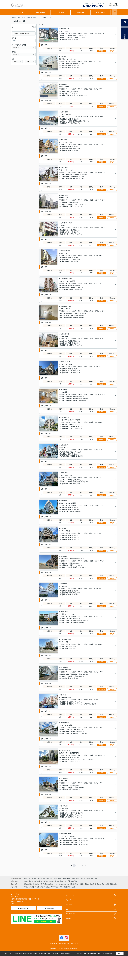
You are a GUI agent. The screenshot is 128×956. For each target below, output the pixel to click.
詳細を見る (102, 51)
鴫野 (72, 842)
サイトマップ (76, 943)
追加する (112, 51)
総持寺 (71, 702)
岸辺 (69, 343)
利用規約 (52, 943)
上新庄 (71, 428)
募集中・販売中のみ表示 (22, 33)
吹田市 (62, 28)
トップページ (70, 895)
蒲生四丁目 (76, 841)
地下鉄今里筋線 (64, 315)
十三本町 (70, 223)
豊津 (69, 454)
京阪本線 (62, 91)
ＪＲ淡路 (72, 426)
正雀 (70, 373)
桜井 (69, 65)
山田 (69, 119)
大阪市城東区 (64, 306)
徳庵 (66, 648)
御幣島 (67, 261)
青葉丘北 (66, 28)
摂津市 (71, 206)
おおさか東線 (64, 289)
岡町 (70, 789)
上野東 (66, 778)
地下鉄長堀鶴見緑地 (66, 313)
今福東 (69, 306)
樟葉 (68, 91)
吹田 (69, 147)
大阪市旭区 (94, 878)
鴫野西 (50, 881)
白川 (65, 695)
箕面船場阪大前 (75, 674)
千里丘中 (66, 195)
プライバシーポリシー (63, 943)
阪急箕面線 (63, 65)
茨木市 (62, 389)
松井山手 (68, 93)
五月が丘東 (67, 361)
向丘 (65, 56)
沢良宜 (75, 567)
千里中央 (76, 174)
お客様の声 (69, 904)
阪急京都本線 (64, 148)
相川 (70, 148)
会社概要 (80, 12)
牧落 (69, 67)
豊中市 (62, 56)
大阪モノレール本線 (66, 36)
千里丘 (70, 202)
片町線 (62, 93)
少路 (74, 63)
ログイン (111, 5)
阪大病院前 (76, 398)
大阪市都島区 (76, 878)
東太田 (66, 806)
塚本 (69, 232)
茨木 (69, 39)
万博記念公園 (77, 121)
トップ (20, 12)
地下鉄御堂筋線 (64, 287)
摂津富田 (70, 817)
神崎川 (71, 234)
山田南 (31, 881)
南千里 (70, 123)
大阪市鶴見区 (64, 639)
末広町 (66, 139)
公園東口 (76, 37)
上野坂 (66, 472)
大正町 (66, 556)
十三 (70, 230)
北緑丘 (66, 667)
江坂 (72, 452)
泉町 (65, 528)
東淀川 (70, 285)
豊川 (74, 396)
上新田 (66, 167)
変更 (33, 27)
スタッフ (68, 900)
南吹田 (71, 289)
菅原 (40, 881)
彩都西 (75, 400)
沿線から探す (41, 12)
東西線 (62, 261)
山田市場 (66, 334)
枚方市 (62, 84)
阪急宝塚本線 (64, 260)
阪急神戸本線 (64, 234)
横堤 (74, 317)
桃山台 (73, 887)
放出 (66, 646)
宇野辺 (75, 36)
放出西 (69, 833)
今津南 (69, 639)
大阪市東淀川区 (64, 278)
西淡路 (70, 278)
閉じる (120, 953)
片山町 (66, 500)
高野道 (66, 84)
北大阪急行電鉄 (64, 176)
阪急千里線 (63, 119)
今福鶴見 (76, 313)
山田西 (66, 112)
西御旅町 (66, 417)
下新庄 (70, 424)
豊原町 (66, 389)
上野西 (66, 611)
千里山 (70, 761)
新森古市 (73, 315)
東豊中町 (66, 722)
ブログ (68, 909)
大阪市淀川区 (64, 223)
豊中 (70, 484)
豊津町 (66, 445)
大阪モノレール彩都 (66, 37)
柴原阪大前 (76, 482)
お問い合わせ (100, 12)
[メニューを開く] (114, 12)
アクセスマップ (70, 913)
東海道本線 (63, 39)
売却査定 (60, 12)
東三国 (73, 287)
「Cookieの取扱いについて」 (95, 953)
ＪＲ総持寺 (71, 813)
